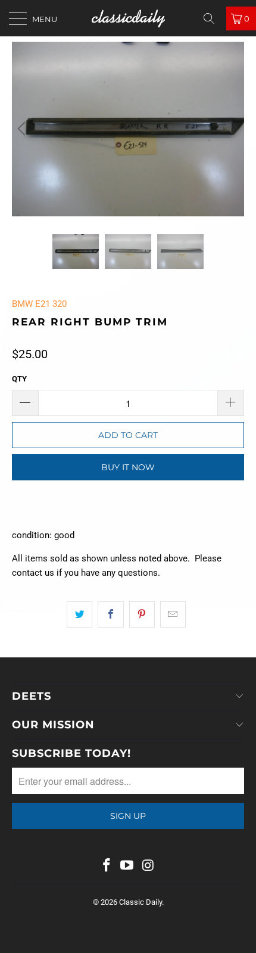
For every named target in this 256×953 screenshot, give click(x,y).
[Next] (233, 129)
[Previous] (23, 129)
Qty (19, 378)
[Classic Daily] (128, 18)
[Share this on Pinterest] (142, 614)
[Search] (213, 18)
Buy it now (128, 467)
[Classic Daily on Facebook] (106, 866)
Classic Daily (140, 902)
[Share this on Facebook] (110, 614)
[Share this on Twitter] (79, 614)
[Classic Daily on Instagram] (148, 866)
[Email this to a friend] (173, 614)
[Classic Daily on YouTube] (127, 866)
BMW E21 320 (39, 304)
